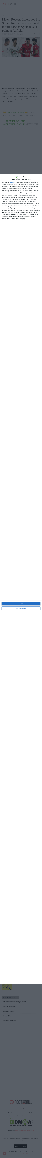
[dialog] (21, 579)
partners (12, 182)
